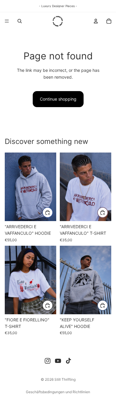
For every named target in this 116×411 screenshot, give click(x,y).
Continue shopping (58, 98)
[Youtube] (58, 360)
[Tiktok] (68, 360)
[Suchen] (19, 21)
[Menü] (7, 21)
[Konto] (95, 21)
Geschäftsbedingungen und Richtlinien (58, 392)
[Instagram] (47, 360)
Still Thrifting (65, 379)
